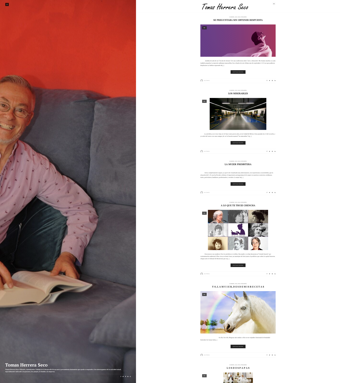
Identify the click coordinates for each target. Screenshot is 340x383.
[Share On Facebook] (267, 80)
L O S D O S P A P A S (238, 367)
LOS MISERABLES (238, 93)
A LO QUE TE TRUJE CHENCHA (238, 205)
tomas (208, 80)
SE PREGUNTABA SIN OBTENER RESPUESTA (238, 19)
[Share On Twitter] (269, 80)
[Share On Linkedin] (275, 80)
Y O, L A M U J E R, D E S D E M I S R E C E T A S (238, 286)
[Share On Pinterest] (272, 80)
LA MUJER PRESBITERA (238, 164)
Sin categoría (242, 17)
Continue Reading (238, 72)
